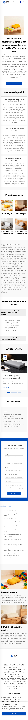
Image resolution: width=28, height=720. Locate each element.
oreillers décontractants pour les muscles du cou (12, 535)
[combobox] (8, 463)
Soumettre (14, 493)
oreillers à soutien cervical (11, 518)
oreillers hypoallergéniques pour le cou (13, 525)
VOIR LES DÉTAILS (7, 205)
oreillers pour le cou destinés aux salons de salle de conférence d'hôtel (14, 549)
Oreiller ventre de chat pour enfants (7, 214)
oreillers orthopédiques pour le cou (13, 510)
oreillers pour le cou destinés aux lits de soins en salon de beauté (13, 540)
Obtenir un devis (14, 83)
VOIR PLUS (6, 387)
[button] (8, 392)
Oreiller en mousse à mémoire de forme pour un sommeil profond (7, 232)
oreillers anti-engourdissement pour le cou (13, 530)
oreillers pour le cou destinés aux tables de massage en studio (13, 545)
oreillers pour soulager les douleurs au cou (13, 514)
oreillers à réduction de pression (12, 522)
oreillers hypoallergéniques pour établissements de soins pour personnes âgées (12, 555)
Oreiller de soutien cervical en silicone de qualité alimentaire (21, 214)
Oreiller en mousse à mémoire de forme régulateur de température (21, 232)
